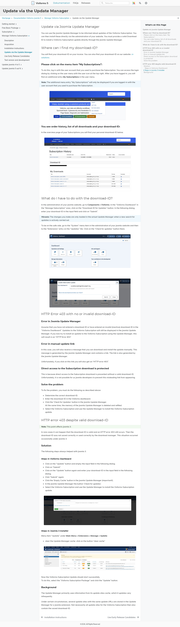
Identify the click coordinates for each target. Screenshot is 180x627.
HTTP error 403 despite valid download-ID (159, 64)
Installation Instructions (14, 48)
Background (148, 72)
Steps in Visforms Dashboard (156, 68)
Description (9, 40)
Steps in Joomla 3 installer (155, 70)
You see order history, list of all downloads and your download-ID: (160, 40)
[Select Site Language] (134, 3)
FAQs (75, 3)
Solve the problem (150, 60)
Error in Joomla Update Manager (156, 52)
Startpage (6, 18)
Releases (85, 3)
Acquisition (9, 44)
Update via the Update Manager (18, 52)
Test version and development (17, 60)
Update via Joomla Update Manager (157, 29)
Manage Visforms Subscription (56, 18)
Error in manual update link (154, 54)
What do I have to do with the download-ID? (160, 45)
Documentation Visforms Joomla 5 (27, 18)
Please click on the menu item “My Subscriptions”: (157, 36)
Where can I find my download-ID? (156, 33)
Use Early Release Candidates (17, 56)
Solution (147, 66)
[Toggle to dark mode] (146, 3)
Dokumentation (61, 3)
